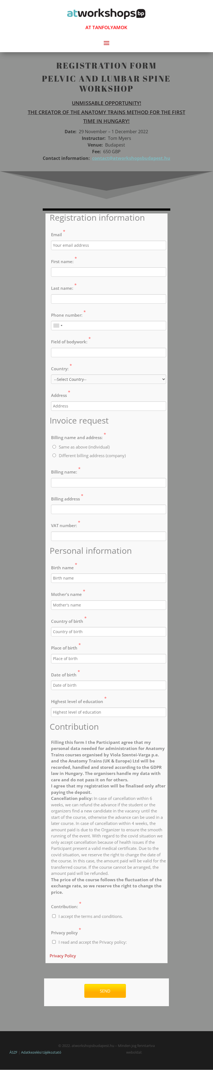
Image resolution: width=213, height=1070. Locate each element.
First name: (64, 259)
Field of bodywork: (71, 340)
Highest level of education (78, 699)
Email (58, 232)
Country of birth (69, 619)
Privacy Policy (63, 955)
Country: (61, 366)
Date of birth (65, 673)
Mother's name (68, 592)
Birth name (64, 566)
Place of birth (66, 646)
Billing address (67, 497)
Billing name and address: (78, 435)
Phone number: (68, 313)
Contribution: (66, 904)
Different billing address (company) (92, 455)
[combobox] (57, 325)
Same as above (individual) (84, 447)
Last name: (64, 286)
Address (60, 393)
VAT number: (65, 523)
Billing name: (65, 470)
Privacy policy (66, 931)
